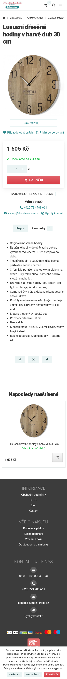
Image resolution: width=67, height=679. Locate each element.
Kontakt (33, 510)
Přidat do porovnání (51, 132)
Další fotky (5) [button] (31, 122)
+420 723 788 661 (35, 207)
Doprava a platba (33, 528)
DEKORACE (16, 18)
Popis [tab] (20, 228)
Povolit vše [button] (52, 674)
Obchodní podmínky (33, 494)
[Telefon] (33, 583)
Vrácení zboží (33, 539)
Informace (33, 488)
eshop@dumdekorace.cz (23, 213)
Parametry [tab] (41, 228)
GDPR (33, 500)
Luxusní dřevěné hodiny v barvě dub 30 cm (34, 444)
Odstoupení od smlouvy (33, 544)
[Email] (33, 597)
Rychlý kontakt (54, 213)
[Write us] (33, 610)
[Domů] (13, 5)
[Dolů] (9, 169)
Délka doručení (33, 534)
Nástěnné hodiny (35, 18)
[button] (59, 85)
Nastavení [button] (14, 674)
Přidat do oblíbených (20, 132)
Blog (33, 505)
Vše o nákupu (33, 522)
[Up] (24, 169)
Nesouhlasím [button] (33, 674)
